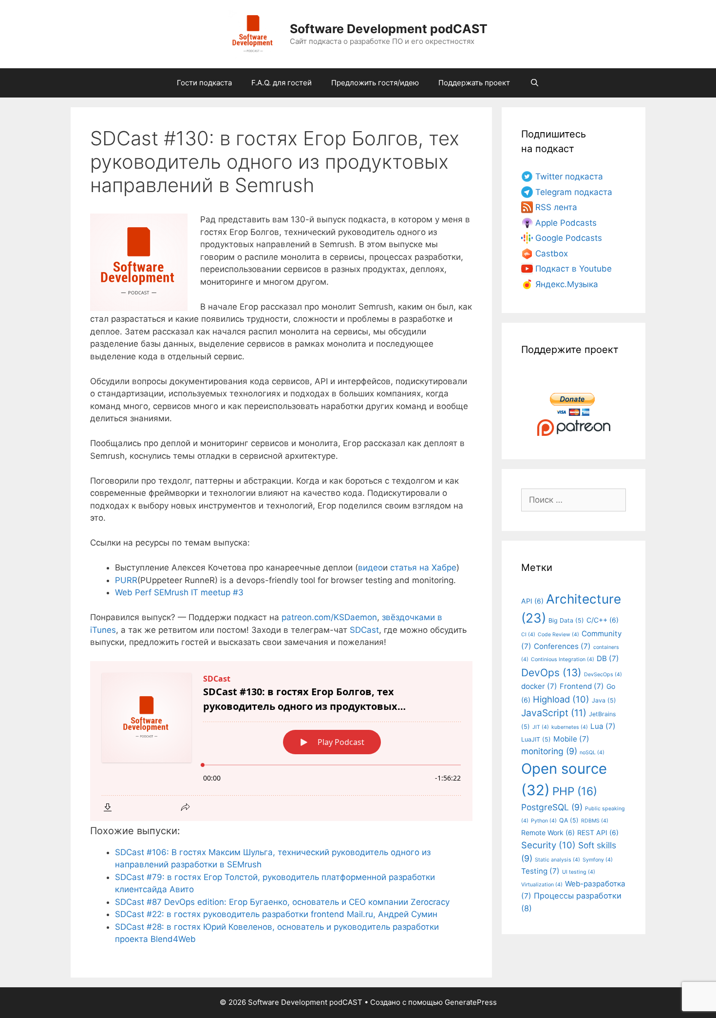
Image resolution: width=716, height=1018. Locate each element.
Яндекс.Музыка (566, 284)
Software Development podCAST (389, 28)
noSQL (592, 752)
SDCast (364, 630)
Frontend (582, 686)
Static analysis (557, 860)
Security (548, 845)
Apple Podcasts (566, 223)
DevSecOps (603, 674)
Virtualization (542, 884)
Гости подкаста (204, 82)
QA (569, 820)
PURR (126, 580)
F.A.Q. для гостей (281, 82)
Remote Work (548, 832)
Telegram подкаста (573, 192)
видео (370, 567)
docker (539, 686)
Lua (603, 726)
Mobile (571, 739)
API (532, 601)
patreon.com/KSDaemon (329, 617)
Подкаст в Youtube (573, 269)
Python (544, 821)
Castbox (551, 253)
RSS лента (556, 207)
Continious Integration (562, 659)
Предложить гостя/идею (375, 82)
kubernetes (569, 727)
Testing (540, 871)
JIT (540, 727)
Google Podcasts (568, 238)
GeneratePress (471, 1002)
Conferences (562, 646)
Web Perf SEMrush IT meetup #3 (179, 592)
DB (608, 658)
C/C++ (602, 620)
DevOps (551, 672)
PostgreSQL (552, 807)
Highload (561, 699)
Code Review (558, 634)
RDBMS (594, 821)
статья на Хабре (423, 567)
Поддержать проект (474, 82)
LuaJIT (536, 739)
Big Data (566, 620)
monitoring (549, 751)
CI (528, 634)
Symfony (598, 860)
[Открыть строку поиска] (534, 83)
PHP (574, 791)
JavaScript (553, 713)
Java (604, 700)
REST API (598, 832)
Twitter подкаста (569, 176)
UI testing (578, 872)
